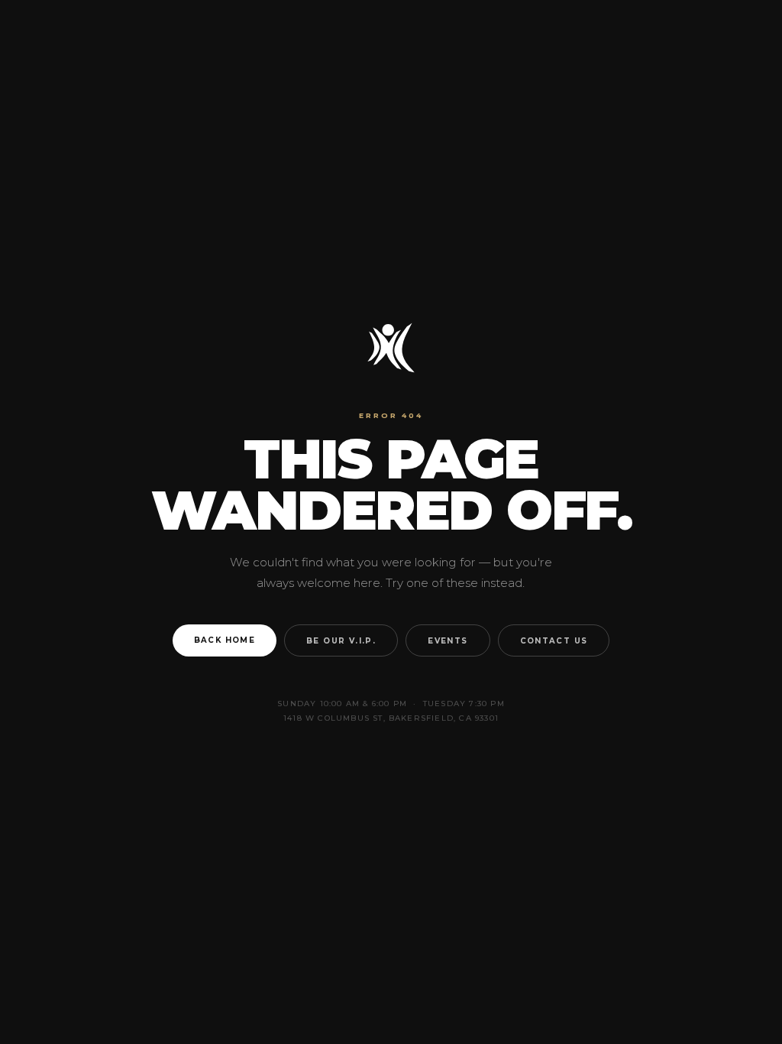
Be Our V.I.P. (341, 640)
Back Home (225, 639)
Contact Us (554, 640)
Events (447, 640)
